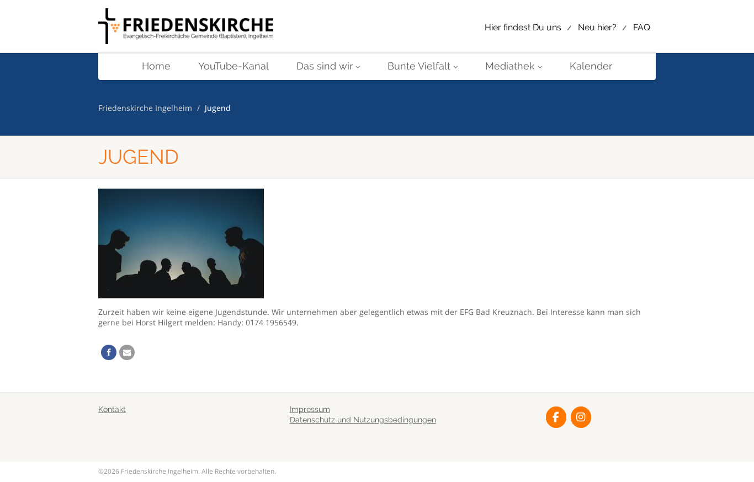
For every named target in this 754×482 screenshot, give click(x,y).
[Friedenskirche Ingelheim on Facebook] (556, 417)
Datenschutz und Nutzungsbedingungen (363, 419)
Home (156, 66)
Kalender (591, 66)
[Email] (127, 352)
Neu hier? (597, 27)
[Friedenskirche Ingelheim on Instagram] (581, 417)
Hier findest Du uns (523, 27)
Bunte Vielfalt (418, 66)
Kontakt (112, 409)
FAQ (641, 27)
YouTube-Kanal (233, 66)
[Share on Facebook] (108, 352)
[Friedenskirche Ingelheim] (185, 26)
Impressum (310, 409)
